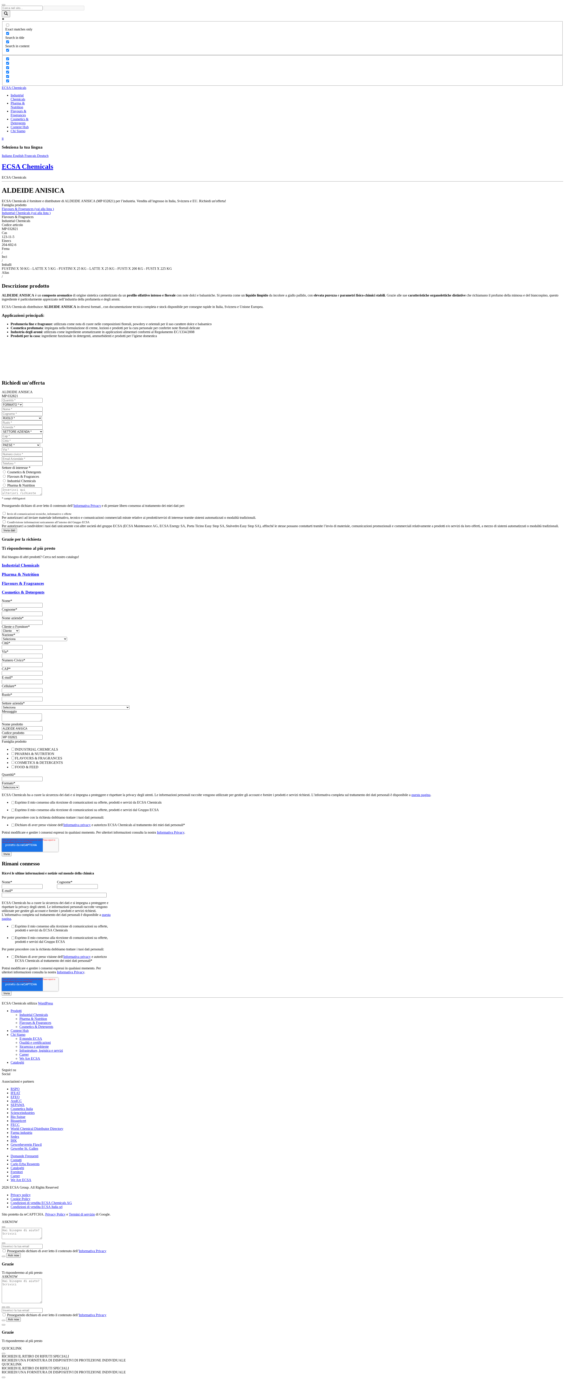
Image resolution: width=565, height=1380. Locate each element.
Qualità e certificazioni (35, 1042)
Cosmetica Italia (22, 1109)
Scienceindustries (23, 1113)
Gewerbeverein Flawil (26, 1144)
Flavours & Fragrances (28, 209)
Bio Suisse (18, 1117)
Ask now (13, 1255)
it (3, 138)
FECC (15, 1125)
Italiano (7, 156)
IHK (14, 1140)
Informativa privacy (77, 825)
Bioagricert (18, 1121)
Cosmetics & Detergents (19, 121)
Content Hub (20, 127)
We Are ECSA (29, 1058)
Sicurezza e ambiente (34, 1046)
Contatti (16, 1160)
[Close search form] (3, 5)
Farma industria (21, 1133)
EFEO (15, 1097)
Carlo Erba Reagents (25, 1164)
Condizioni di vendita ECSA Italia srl (36, 1207)
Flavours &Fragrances (18, 113)
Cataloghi (17, 1062)
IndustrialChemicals (18, 97)
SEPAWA (17, 1105)
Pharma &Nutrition (18, 105)
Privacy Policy (55, 1214)
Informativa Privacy (87, 506)
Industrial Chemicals (26, 213)
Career (24, 1054)
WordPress (45, 1003)
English (18, 156)
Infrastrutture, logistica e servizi (41, 1050)
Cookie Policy (20, 1199)
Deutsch (43, 156)
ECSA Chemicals (14, 88)
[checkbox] (282, 758)
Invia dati (9, 530)
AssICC (16, 1101)
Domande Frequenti (24, 1156)
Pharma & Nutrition (21, 485)
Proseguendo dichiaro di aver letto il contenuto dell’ (56, 1251)
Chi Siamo (18, 131)
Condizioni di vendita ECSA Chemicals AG (41, 1203)
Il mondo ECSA (30, 1038)
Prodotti (16, 1011)
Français (30, 156)
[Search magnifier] (6, 13)
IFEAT (15, 1093)
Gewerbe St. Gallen (24, 1148)
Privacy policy (21, 1195)
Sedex (15, 1136)
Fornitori (17, 1172)
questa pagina (420, 795)
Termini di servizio (82, 1214)
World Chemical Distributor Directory (37, 1129)
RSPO (15, 1089)
